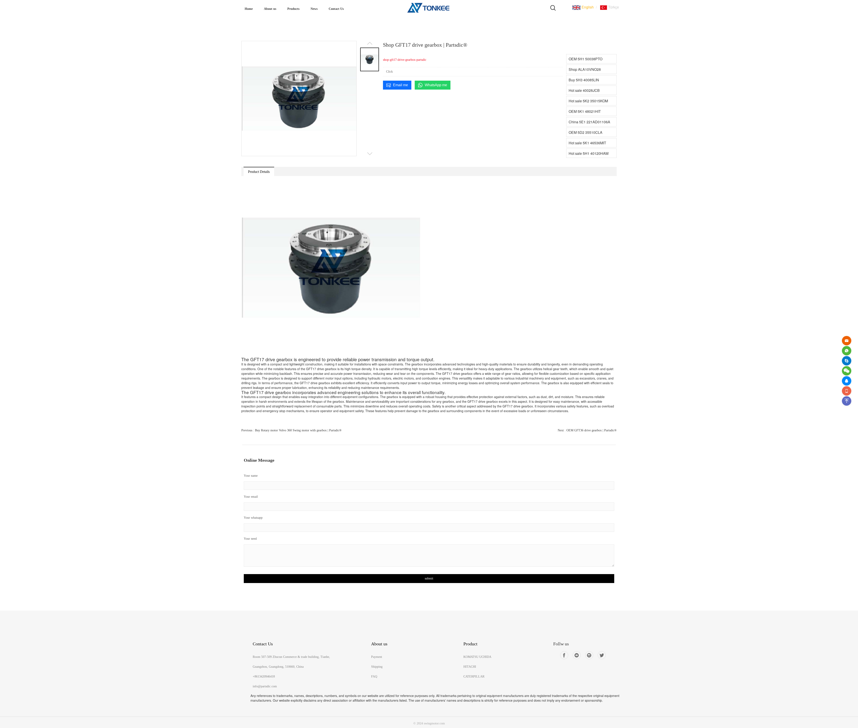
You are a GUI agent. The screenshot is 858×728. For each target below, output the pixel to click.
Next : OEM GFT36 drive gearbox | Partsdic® (587, 430)
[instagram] (589, 655)
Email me (400, 85)
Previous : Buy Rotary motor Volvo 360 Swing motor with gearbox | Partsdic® (291, 430)
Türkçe (613, 7)
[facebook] (564, 655)
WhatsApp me (436, 85)
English (587, 7)
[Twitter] (602, 655)
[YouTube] (577, 655)
